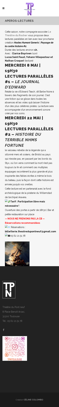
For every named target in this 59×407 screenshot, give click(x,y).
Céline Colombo (33, 399)
